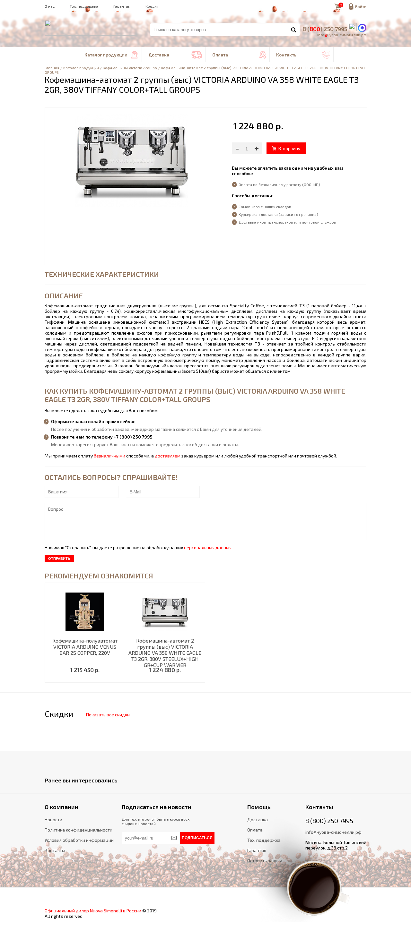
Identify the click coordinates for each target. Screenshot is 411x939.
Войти (360, 6)
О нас (50, 6)
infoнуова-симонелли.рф (341, 34)
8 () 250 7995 (324, 28)
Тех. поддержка (84, 6)
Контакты (303, 55)
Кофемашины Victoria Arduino (130, 67)
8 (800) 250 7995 (329, 820)
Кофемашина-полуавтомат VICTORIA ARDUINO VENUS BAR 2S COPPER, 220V (85, 646)
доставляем (167, 455)
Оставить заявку (264, 860)
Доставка (175, 55)
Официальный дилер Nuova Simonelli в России (93, 910)
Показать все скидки (108, 714)
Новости (53, 819)
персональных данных (208, 547)
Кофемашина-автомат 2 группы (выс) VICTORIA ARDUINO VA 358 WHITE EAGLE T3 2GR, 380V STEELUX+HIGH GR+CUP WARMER (164, 652)
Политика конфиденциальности (78, 829)
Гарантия (121, 6)
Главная (52, 67)
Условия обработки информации (79, 840)
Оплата (239, 55)
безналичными (109, 455)
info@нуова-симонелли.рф (333, 832)
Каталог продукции (111, 55)
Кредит (152, 6)
